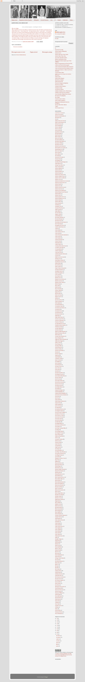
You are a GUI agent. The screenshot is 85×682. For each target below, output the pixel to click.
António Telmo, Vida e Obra (60, 56)
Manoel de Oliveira (59, 464)
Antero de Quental (58, 166)
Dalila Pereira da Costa (59, 257)
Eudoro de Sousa (58, 295)
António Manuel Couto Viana (60, 192)
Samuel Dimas (58, 572)
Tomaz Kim (57, 600)
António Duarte (58, 184)
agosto (57, 642)
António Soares (58, 52)
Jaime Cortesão (58, 360)
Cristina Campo (58, 250)
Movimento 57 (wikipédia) (60, 95)
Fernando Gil (57, 309)
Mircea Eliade (57, 502)
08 (57, 632)
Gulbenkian (65, 20)
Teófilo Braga (57, 594)
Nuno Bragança (58, 510)
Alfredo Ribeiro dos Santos (60, 147)
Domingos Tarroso (59, 271)
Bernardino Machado (59, 217)
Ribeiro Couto (58, 548)
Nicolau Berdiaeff (58, 507)
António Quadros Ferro (59, 196)
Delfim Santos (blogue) (59, 78)
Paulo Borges (57, 523)
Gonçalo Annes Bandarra (60, 336)
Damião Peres (58, 258)
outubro (58, 639)
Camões (56, 228)
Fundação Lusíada (58, 87)
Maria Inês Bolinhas (59, 483)
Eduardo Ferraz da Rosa (60, 279)
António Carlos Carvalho (60, 177)
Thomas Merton (58, 597)
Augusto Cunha (58, 214)
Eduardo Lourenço (58, 280)
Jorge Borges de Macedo (60, 401)
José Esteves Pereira (59, 413)
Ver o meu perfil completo (60, 33)
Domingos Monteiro (59, 269)
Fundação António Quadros (60, 86)
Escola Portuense (44, 20)
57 (55, 20)
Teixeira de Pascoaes (59, 589)
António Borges (58, 173)
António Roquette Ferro (59, 198)
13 (57, 623)
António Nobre (58, 193)
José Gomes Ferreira (59, 417)
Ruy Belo (57, 567)
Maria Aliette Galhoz (59, 478)
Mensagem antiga (47, 52)
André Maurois (58, 163)
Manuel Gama (57, 472)
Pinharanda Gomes (59, 535)
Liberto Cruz (57, 440)
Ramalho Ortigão (58, 539)
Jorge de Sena (58, 402)
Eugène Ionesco (58, 296)
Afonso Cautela (58, 127)
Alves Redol (57, 155)
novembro (58, 637)
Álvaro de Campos (58, 150)
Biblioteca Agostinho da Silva (60, 59)
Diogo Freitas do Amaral (60, 268)
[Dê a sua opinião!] (38, 41)
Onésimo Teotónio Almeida (60, 515)
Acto (51, 20)
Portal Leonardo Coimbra (60, 98)
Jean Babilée (57, 361)
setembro (58, 640)
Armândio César (58, 206)
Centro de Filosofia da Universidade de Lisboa (64, 68)
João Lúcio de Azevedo (59, 382)
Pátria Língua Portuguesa (60, 100)
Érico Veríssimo (58, 288)
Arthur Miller (57, 211)
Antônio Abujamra (58, 168)
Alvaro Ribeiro (58, 154)
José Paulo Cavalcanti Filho (60, 428)
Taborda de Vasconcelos (59, 586)
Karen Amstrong (58, 434)
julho (57, 644)
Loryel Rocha (57, 445)
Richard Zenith (58, 550)
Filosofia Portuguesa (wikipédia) (61, 83)
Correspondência (58, 249)
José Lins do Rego (58, 420)
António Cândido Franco (60, 176)
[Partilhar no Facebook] (41, 41)
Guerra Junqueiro (58, 337)
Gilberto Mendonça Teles (60, 333)
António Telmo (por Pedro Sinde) (61, 54)
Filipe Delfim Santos (59, 317)
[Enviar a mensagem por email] (37, 41)
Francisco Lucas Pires (59, 318)
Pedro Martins (58, 531)
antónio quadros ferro (60, 32)
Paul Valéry (57, 521)
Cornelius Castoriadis (59, 247)
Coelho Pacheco (58, 244)
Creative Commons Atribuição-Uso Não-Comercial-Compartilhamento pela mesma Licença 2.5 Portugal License (63, 655)
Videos (56, 608)
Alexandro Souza (58, 144)
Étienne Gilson (58, 293)
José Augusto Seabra (59, 410)
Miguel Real (57, 501)
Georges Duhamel (58, 328)
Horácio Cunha (58, 353)
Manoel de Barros (58, 463)
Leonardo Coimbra (59, 439)
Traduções (57, 602)
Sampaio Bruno (58, 570)
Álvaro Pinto (57, 152)
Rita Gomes (57, 553)
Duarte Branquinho (59, 272)
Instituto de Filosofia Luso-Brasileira (62, 92)
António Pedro (58, 195)
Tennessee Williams (59, 592)
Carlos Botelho (58, 230)
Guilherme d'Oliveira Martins (60, 339)
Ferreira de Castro (58, 314)
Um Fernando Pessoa (59, 107)
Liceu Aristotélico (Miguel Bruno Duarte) (63, 94)
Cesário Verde (58, 241)
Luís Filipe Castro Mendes (60, 451)
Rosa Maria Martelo (59, 561)
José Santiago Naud (59, 431)
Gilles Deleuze (57, 334)
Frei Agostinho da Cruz (59, 323)
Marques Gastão (58, 496)
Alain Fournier (58, 135)
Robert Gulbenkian (58, 554)
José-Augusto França (59, 432)
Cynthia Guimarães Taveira (60, 253)
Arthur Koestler (58, 209)
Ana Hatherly (57, 160)
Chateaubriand (58, 242)
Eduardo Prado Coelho (59, 282)
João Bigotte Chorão (59, 374)
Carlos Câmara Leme (59, 231)
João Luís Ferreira (58, 383)
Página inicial (14, 20)
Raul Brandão (57, 542)
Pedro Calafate (58, 529)
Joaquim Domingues (59, 390)
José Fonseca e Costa (59, 415)
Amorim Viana (58, 158)
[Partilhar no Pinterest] (42, 41)
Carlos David (57, 233)
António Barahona (58, 171)
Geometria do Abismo (59, 89)
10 (57, 628)
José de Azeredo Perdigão (60, 412)
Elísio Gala (57, 285)
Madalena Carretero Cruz (60, 458)
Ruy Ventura (57, 569)
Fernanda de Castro (59, 306)
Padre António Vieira (59, 520)
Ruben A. (57, 564)
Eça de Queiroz (58, 276)
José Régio (57, 429)
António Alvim (58, 169)
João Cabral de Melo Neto (60, 375)
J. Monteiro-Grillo (58, 358)
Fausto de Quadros (58, 301)
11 (57, 627)
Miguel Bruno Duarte (59, 499)
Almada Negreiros (58, 149)
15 (57, 620)
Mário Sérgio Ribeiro (59, 493)
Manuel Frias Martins (59, 470)
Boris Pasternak (58, 223)
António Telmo (58, 201)
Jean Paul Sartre (58, 364)
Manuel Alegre (58, 466)
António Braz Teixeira (59, 174)
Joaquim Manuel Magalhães (60, 393)
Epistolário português (59, 79)
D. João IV (57, 255)
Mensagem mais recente (18, 52)
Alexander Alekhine (59, 139)
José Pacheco (57, 426)
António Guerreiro (58, 188)
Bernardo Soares (58, 220)
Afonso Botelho (58, 125)
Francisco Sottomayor (59, 320)
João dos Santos (58, 377)
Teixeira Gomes (58, 591)
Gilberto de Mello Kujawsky (60, 331)
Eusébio (56, 298)
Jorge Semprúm (58, 404)
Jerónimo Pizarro (58, 366)
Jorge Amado (57, 399)
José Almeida (57, 407)
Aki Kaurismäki (58, 133)
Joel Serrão (57, 396)
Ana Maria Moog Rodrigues (60, 161)
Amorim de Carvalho (59, 49)
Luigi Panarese (58, 447)
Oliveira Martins (58, 513)
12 (57, 625)
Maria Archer (57, 480)
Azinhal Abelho (58, 215)
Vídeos (71, 20)
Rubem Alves (57, 562)
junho (57, 646)
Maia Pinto (57, 459)
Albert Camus (57, 136)
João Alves (57, 371)
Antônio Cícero (58, 179)
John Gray (57, 398)
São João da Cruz (58, 578)
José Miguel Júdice (58, 423)
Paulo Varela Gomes (59, 526)
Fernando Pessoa (58, 310)
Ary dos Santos (58, 212)
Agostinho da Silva (58, 131)
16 (57, 618)
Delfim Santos (58, 76)
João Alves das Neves (59, 372)
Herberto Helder (58, 348)
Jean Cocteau (57, 363)
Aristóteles (57, 204)
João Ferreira (57, 379)
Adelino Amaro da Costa (60, 120)
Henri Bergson (58, 344)
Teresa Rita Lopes (58, 596)
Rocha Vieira (57, 556)
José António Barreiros (59, 409)
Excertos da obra (58, 299)
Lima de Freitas (58, 442)
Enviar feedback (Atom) (21, 54)
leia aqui (56, 38)
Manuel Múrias (58, 475)
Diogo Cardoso (58, 266)
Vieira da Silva (58, 610)
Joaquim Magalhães (59, 391)
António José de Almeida (60, 190)
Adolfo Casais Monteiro (59, 122)
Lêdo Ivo (57, 437)
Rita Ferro (57, 551)
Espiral (59, 20)
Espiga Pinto (57, 291)
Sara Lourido (57, 581)
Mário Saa (57, 491)
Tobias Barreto (58, 599)
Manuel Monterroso (59, 474)
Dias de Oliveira (58, 264)
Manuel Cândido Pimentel (60, 469)
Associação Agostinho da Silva (61, 57)
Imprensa (57, 355)
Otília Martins (58, 518)
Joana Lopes (57, 369)
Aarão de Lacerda (58, 114)
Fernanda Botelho (58, 304)
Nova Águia (57, 97)
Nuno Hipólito (58, 512)
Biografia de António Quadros (25, 20)
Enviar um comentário (17, 46)
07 (57, 634)
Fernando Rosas (58, 312)
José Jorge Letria (58, 418)
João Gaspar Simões (59, 380)
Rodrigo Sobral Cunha (59, 558)
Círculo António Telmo (59, 72)
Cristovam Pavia (58, 252)
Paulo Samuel (57, 524)
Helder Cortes (58, 342)
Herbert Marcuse (58, 347)
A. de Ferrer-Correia (59, 112)
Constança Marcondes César (60, 245)
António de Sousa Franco (60, 182)
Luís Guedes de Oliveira (59, 453)
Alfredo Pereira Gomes (59, 146)
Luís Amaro (57, 448)
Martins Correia (58, 497)
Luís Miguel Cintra (58, 455)
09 (57, 630)
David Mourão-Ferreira (59, 261)
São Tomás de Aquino (59, 580)
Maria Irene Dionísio (59, 485)
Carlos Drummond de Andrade (61, 234)
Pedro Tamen (57, 534)
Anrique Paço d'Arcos (59, 165)
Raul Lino (57, 543)
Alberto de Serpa (58, 138)
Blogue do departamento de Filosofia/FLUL (63, 63)
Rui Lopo (57, 566)
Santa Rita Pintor (58, 575)
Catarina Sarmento (59, 239)
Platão (56, 537)
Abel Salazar (57, 117)
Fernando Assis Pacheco (60, 307)
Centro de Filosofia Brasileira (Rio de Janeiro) (64, 66)
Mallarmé (57, 461)
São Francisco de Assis (59, 577)
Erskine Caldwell (58, 290)
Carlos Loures (58, 236)
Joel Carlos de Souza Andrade (61, 394)
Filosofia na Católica (59, 84)
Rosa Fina (57, 559)
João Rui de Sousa (58, 385)
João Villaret (57, 388)
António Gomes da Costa (60, 187)
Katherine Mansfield (59, 436)
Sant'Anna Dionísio (59, 573)
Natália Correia (58, 504)
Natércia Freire (58, 505)
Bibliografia (36, 20)
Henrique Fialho (58, 345)
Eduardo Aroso (58, 277)
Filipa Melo (57, 315)
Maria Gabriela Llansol (59, 482)
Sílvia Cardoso (58, 583)
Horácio (56, 352)
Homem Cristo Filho (59, 350)
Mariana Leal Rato (58, 486)
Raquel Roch (57, 540)
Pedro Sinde (57, 532)
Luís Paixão (57, 456)
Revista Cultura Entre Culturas (61, 104)
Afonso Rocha (58, 130)
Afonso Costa (57, 128)
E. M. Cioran (57, 274)
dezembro (58, 635)
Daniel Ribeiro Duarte (59, 260)
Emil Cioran (57, 287)
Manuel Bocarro (58, 467)
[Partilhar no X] (39, 41)
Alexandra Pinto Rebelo (59, 141)
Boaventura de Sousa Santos (60, 222)
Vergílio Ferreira (58, 605)
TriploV (56, 106)
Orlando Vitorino (58, 516)
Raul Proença (57, 545)
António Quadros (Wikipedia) (61, 51)
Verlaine (56, 607)
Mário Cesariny (58, 488)
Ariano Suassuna (58, 203)
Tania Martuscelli (58, 588)
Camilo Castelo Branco (59, 226)
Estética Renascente (59, 81)
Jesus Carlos (57, 367)
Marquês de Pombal (59, 494)
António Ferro (58, 185)
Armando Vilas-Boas (59, 207)
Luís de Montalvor (58, 450)
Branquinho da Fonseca (59, 225)
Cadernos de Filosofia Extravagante (62, 65)
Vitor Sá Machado (58, 613)
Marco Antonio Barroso (60, 477)
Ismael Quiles (57, 356)
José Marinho (57, 421)
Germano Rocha (58, 329)
